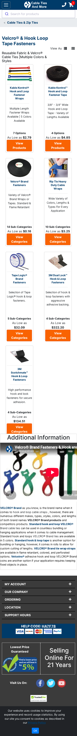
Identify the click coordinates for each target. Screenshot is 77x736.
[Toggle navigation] (6, 5)
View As (56, 48)
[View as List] (65, 48)
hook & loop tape (38, 540)
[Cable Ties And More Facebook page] (41, 684)
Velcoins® (18, 556)
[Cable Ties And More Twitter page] (52, 684)
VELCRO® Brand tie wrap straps (55, 548)
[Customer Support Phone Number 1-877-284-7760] (63, 5)
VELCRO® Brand (10, 507)
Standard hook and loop (45, 524)
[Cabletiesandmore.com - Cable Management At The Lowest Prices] (35, 5)
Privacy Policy (37, 722)
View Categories (19, 239)
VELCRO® (67, 524)
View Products (19, 145)
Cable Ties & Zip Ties (22, 22)
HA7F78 (49, 626)
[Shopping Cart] (71, 5)
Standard (21, 540)
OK (35, 730)
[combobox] (38, 14)
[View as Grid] (73, 48)
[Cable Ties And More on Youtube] (62, 684)
